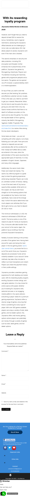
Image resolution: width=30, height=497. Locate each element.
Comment (5, 351)
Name (4, 375)
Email (4, 384)
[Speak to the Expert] (4, 493)
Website (4, 393)
